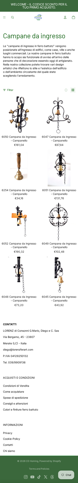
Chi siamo (9, 450)
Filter (10, 90)
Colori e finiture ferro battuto (20, 409)
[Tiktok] (39, 477)
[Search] (12, 17)
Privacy (7, 433)
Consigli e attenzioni (15, 403)
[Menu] (4, 17)
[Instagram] (25, 477)
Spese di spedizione (15, 397)
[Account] (65, 17)
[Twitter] (45, 477)
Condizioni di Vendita (16, 385)
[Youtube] (32, 477)
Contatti (8, 444)
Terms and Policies (39, 468)
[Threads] (52, 477)
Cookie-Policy (11, 438)
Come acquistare (13, 391)
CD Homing (32, 461)
